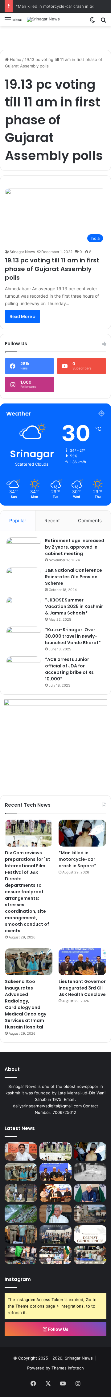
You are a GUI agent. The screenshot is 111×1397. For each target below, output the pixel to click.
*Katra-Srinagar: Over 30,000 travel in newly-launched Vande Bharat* (73, 636)
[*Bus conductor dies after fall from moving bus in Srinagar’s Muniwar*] (90, 1172)
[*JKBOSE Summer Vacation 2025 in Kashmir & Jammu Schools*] (23, 608)
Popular (17, 521)
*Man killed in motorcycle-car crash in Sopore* (61, 6)
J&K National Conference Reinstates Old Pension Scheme (73, 576)
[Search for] (103, 22)
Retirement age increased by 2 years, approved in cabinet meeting (74, 547)
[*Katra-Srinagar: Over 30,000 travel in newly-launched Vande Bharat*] (23, 638)
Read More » (22, 316)
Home (15, 59)
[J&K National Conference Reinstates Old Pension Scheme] (23, 578)
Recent (52, 521)
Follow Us (57, 1329)
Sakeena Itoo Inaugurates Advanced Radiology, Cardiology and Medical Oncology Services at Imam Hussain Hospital (25, 1004)
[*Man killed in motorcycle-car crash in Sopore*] (82, 833)
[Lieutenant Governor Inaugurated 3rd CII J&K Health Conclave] (82, 961)
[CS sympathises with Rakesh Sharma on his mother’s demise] (90, 1234)
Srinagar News (22, 251)
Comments (90, 521)
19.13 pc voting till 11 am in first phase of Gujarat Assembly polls (52, 269)
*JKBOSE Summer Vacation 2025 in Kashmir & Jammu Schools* (74, 606)
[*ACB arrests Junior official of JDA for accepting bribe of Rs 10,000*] (23, 667)
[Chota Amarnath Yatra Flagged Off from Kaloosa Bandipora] (21, 1255)
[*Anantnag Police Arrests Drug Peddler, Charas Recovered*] (21, 1234)
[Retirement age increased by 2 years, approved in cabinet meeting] (23, 549)
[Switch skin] (92, 22)
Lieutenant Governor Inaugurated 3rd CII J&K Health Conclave (82, 988)
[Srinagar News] (43, 19)
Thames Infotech (67, 1367)
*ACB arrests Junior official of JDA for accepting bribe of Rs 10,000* (69, 669)
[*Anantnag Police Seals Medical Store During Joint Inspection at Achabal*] (21, 1193)
